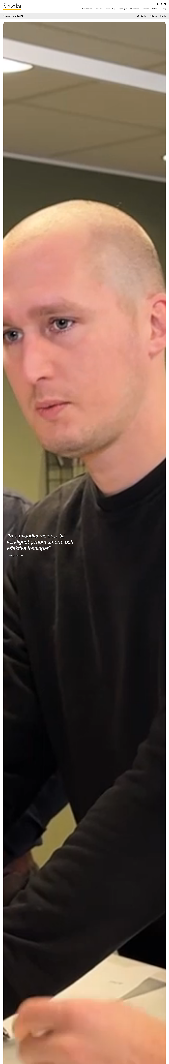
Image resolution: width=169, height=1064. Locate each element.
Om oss (146, 9)
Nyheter (155, 9)
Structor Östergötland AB (13, 16)
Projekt (163, 16)
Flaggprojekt (122, 9)
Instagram (161, 4)
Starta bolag (110, 9)
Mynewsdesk (165, 4)
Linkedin (158, 4)
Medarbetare (135, 9)
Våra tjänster (87, 9)
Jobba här (98, 9)
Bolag (163, 9)
